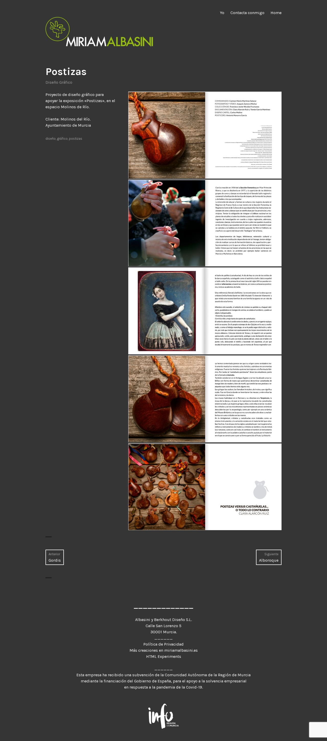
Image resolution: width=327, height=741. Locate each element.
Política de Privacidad (163, 644)
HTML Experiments (163, 656)
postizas (75, 138)
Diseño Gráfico (58, 82)
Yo (222, 12)
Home (276, 12)
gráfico (62, 138)
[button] (205, 135)
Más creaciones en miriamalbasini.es (164, 650)
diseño (50, 138)
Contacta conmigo (247, 12)
